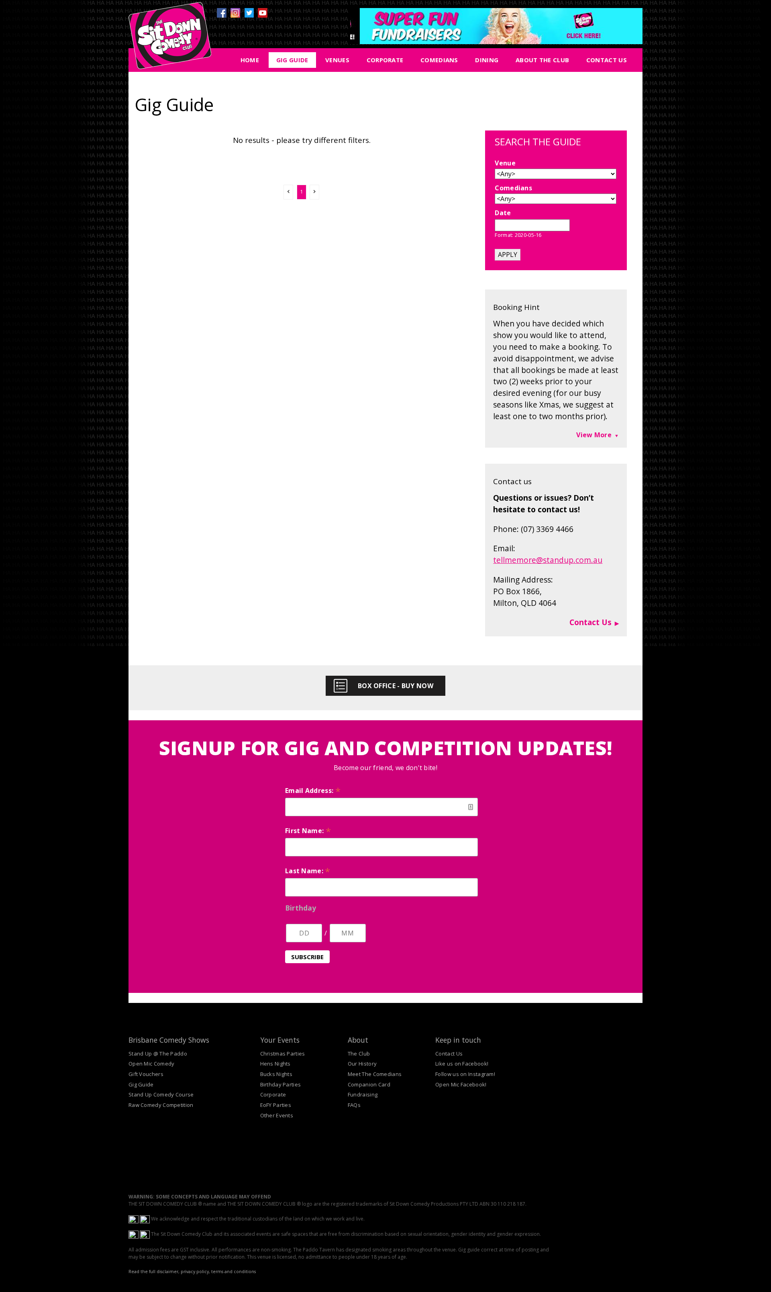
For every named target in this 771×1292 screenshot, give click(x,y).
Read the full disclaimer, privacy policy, (169, 1271)
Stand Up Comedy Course (161, 1094)
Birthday (300, 908)
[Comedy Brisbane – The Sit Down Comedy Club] (169, 39)
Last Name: (307, 871)
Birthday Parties (280, 1084)
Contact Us (606, 60)
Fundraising (362, 1094)
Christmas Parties (282, 1053)
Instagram (235, 13)
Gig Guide (292, 60)
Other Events (277, 1115)
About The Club (542, 60)
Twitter (249, 13)
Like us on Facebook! (461, 1063)
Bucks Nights (276, 1074)
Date (503, 212)
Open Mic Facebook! (460, 1084)
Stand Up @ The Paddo (157, 1053)
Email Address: (313, 791)
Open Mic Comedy (151, 1063)
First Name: (308, 831)
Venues (337, 60)
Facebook (221, 13)
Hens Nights (275, 1063)
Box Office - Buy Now (395, 685)
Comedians (439, 60)
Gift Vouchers (145, 1074)
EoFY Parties (276, 1105)
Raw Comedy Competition (161, 1105)
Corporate (385, 60)
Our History (362, 1063)
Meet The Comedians (375, 1074)
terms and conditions (233, 1271)
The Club (359, 1053)
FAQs (354, 1105)
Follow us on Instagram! (465, 1074)
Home (250, 60)
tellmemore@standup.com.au (547, 559)
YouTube (262, 13)
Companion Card (369, 1084)
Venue (505, 163)
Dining (486, 60)
